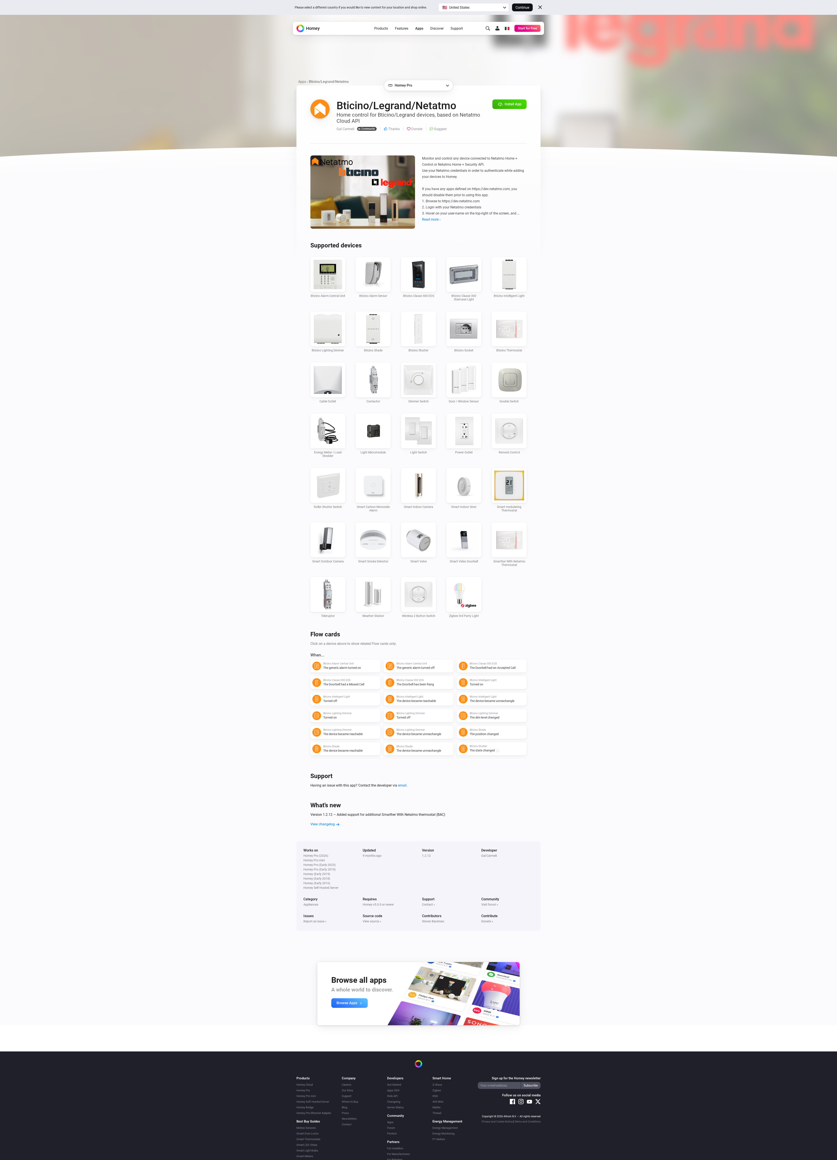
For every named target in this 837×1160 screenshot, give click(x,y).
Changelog (393, 1101)
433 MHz (437, 1101)
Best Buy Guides (308, 1121)
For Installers (395, 1148)
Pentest (392, 1133)
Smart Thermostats (308, 1139)
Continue (522, 7)
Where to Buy (350, 1101)
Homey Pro (303, 1090)
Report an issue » (315, 921)
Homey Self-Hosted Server (312, 1101)
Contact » (428, 904)
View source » (372, 921)
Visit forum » (489, 904)
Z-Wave (437, 1084)
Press (345, 1113)
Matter (436, 1107)
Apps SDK (393, 1090)
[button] (474, 7)
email (402, 785)
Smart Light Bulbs (307, 1150)
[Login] (497, 28)
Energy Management (445, 1127)
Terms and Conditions (528, 1121)
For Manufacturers (398, 1154)
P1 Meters (438, 1139)
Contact (346, 1124)
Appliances (310, 904)
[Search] (488, 28)
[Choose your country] (507, 28)
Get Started (394, 1084)
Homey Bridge (305, 1107)
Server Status (395, 1107)
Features (401, 28)
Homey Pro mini (306, 1096)
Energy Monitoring (443, 1133)
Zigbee (436, 1090)
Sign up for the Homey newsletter (516, 1078)
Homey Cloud (304, 1084)
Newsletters (349, 1118)
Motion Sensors (306, 1127)
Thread (436, 1113)
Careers (346, 1084)
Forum (391, 1127)
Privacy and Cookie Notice (497, 1121)
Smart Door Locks (307, 1133)
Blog (344, 1107)
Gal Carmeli (489, 855)
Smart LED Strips (306, 1144)
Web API (392, 1096)
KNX (435, 1096)
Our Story (347, 1090)
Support (457, 28)
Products (381, 28)
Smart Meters (304, 1156)
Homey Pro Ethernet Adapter (313, 1113)
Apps (419, 28)
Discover (437, 28)
